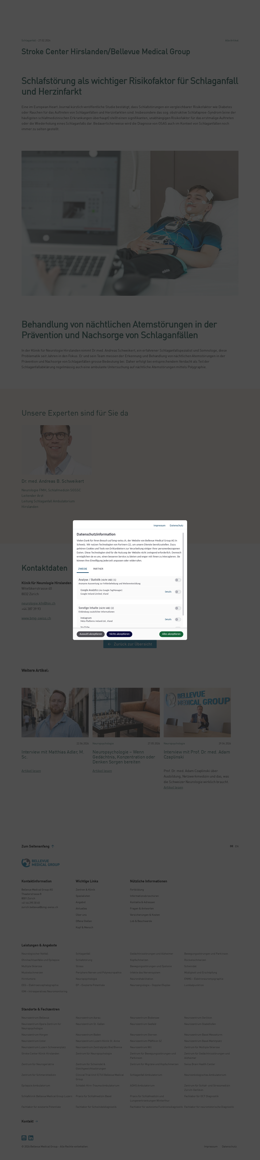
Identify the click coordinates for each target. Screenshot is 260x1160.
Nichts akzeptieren (119, 634)
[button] (176, 580)
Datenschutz (176, 525)
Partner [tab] (98, 569)
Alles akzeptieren (171, 634)
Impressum (159, 525)
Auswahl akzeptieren (91, 634)
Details (168, 592)
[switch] (178, 580)
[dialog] (130, 580)
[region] (130, 580)
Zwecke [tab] (82, 569)
